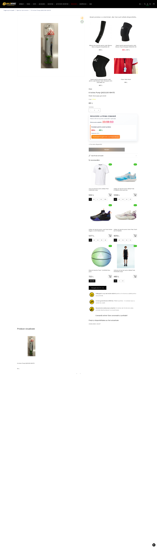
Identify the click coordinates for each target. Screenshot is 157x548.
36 (105, 240)
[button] (22, 4)
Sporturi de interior (23, 10)
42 (119, 199)
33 (94, 240)
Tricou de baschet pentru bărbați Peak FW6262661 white (99, 189)
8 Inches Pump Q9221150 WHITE (41, 10)
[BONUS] (147, 4)
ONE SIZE (92, 280)
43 (122, 199)
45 (130, 199)
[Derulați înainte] (80, 373)
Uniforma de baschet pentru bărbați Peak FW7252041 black (124, 271)
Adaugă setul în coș (97, 288)
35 (101, 240)
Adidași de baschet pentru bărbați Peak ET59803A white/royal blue (124, 189)
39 (122, 240)
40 (126, 240)
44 (126, 199)
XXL (105, 199)
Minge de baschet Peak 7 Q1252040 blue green (99, 271)
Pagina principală (9, 10)
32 (90, 240)
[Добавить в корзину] (110, 194)
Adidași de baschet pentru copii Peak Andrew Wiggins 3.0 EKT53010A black (100, 230)
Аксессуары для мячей (99, 96)
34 (97, 240)
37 (115, 240)
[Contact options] (153, 544)
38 (119, 240)
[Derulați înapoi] (76, 373)
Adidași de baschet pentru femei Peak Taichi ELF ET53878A (125, 230)
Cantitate (91, 107)
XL (101, 199)
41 (115, 199)
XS (115, 280)
